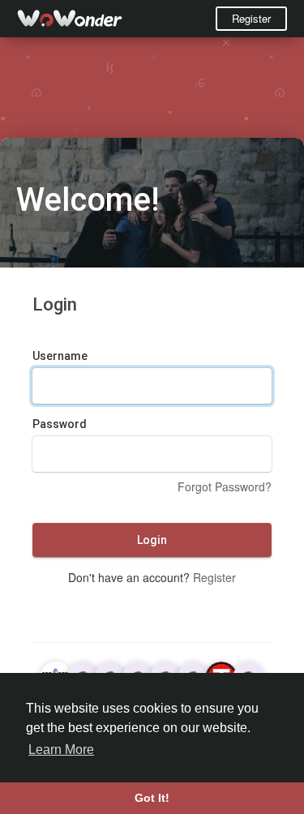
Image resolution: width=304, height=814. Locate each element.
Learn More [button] (61, 749)
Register (251, 18)
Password (59, 424)
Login (152, 539)
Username (60, 355)
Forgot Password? (225, 486)
